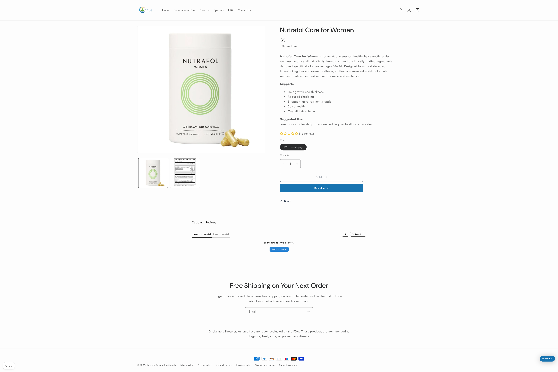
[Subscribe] (309, 311)
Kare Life (150, 365)
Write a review (279, 249)
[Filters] (345, 234)
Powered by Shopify (166, 365)
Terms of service (223, 364)
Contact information (265, 364)
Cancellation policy (288, 364)
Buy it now (321, 188)
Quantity (284, 155)
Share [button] (287, 201)
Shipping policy (244, 364)
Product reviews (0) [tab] (202, 234)
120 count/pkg (295, 147)
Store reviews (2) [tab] (221, 234)
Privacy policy (205, 364)
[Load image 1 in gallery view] (153, 173)
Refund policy (187, 364)
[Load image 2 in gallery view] (185, 173)
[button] (204, 10)
